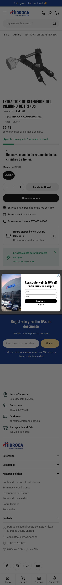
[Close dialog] (58, 275)
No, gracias (41, 304)
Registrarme (40, 300)
